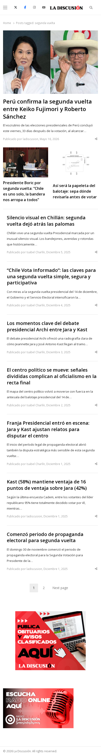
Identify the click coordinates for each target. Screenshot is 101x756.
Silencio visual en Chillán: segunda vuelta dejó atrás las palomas (46, 221)
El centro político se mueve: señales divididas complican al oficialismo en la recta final (52, 376)
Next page (60, 588)
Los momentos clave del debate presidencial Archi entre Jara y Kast (47, 326)
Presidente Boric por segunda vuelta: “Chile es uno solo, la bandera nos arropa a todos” (24, 191)
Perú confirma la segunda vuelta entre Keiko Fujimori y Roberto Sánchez (47, 109)
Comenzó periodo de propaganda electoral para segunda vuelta (45, 537)
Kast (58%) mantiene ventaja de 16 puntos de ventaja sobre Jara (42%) (47, 485)
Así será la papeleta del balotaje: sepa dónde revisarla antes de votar (75, 191)
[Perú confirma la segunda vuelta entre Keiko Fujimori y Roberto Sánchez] (50, 33)
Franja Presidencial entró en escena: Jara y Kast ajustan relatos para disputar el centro (48, 429)
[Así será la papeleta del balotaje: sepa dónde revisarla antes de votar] (75, 150)
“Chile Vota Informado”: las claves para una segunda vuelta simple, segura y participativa (51, 276)
